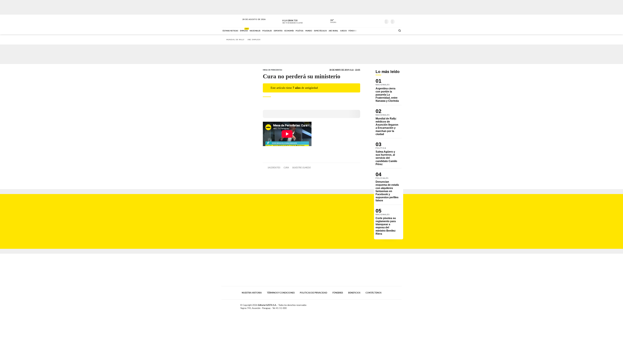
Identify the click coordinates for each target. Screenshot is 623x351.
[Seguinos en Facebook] (365, 21)
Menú (399, 21)
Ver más (389, 92)
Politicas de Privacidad (313, 293)
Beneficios (354, 293)
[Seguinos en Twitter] (370, 21)
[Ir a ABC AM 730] (376, 30)
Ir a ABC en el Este (251, 22)
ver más (331, 21)
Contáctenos (373, 293)
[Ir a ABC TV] (368, 30)
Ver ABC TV (298, 21)
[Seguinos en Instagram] (380, 21)
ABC (231, 21)
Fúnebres (337, 293)
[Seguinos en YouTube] (375, 21)
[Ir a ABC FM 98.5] (389, 30)
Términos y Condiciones (281, 293)
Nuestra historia (252, 293)
